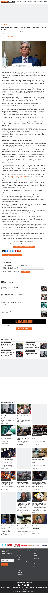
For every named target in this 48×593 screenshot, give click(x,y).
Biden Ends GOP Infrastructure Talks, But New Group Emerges (32, 346)
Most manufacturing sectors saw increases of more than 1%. (38, 442)
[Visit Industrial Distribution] (31, 545)
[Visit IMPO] (24, 545)
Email (2, 557)
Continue (25, 271)
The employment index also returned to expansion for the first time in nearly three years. (24, 532)
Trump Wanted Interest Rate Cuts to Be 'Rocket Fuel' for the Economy (39, 527)
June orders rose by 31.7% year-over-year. (7, 441)
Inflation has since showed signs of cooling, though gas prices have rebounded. (7, 465)
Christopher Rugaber (8, 36)
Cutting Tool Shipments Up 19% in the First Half (12, 302)
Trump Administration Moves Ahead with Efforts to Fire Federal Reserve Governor (24, 504)
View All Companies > (24, 328)
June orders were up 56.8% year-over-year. (7, 487)
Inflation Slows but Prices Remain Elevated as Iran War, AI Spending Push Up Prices (39, 483)
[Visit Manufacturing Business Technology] (44, 545)
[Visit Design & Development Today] (3, 545)
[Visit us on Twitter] (25, 585)
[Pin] (16, 251)
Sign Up (4, 564)
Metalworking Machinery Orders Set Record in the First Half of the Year (7, 483)
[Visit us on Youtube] (28, 585)
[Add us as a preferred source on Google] (19, 251)
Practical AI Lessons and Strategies (31, 354)
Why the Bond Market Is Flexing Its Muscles (11, 294)
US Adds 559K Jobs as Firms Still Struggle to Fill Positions (7, 354)
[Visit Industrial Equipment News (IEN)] (17, 545)
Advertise (15, 587)
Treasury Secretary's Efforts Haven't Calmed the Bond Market (16, 311)
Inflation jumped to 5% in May (18, 176)
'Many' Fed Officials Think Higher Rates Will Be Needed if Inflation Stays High (8, 461)
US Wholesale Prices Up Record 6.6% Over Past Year (8, 346)
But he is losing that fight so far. (38, 531)
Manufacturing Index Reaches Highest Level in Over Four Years (23, 527)
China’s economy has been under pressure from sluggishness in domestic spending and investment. (7, 532)
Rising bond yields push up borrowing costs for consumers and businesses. (24, 443)
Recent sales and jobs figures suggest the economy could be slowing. (39, 465)
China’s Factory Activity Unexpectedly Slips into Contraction (7, 527)
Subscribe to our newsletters (24, 246)
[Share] (6, 251)
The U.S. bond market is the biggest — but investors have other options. (23, 420)
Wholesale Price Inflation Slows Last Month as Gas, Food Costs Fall (23, 483)
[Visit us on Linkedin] (22, 585)
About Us (3, 587)
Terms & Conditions (30, 587)
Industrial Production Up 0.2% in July (39, 438)
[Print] (3, 251)
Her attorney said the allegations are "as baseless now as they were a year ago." (23, 509)
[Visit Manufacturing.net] (38, 545)
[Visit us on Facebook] (19, 585)
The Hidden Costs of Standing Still (9, 287)
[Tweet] (13, 251)
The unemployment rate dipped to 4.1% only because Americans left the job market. (39, 509)
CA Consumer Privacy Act (41, 587)
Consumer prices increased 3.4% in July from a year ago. (38, 487)
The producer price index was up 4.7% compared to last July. (23, 487)
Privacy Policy (21, 587)
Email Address (24, 265)
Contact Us (9, 587)
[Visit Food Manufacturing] (10, 545)
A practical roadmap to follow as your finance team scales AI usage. (8, 420)
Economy (4, 24)
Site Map (25, 589)
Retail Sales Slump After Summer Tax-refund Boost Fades (38, 461)
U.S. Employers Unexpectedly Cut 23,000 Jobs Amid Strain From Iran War (39, 504)
